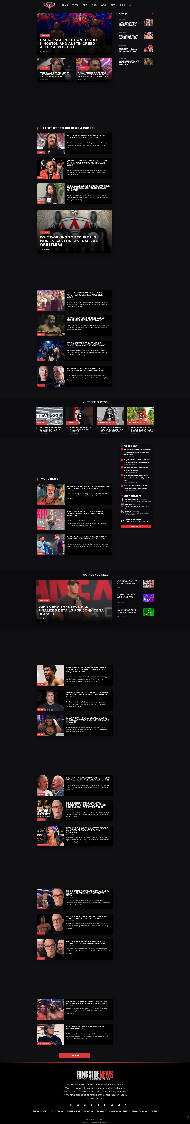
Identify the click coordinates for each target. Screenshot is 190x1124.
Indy (122, 5)
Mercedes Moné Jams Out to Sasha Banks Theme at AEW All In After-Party (126, 596)
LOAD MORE (74, 1055)
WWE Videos (44, 600)
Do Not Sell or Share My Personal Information (95, 1122)
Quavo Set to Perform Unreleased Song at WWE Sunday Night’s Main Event (87, 163)
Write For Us (57, 1111)
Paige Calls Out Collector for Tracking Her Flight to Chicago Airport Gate (54, 75)
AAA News (45, 232)
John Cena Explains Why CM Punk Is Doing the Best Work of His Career (87, 538)
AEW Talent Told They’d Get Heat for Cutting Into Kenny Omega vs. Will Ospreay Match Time (128, 50)
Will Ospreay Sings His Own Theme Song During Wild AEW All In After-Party (127, 610)
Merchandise (73, 1111)
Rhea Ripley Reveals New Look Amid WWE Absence (80, 429)
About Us (88, 1111)
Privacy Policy (139, 1111)
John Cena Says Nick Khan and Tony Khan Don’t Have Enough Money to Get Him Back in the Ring (129, 24)
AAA (103, 5)
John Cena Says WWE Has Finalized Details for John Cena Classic (71, 610)
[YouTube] (91, 1105)
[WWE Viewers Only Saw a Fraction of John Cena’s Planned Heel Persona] (148, 35)
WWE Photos (72, 422)
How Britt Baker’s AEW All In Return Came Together (129, 62)
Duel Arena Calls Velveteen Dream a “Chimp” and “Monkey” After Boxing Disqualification (87, 670)
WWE (75, 5)
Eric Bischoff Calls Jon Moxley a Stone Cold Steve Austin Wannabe (85, 942)
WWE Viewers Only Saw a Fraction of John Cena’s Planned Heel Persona (129, 37)
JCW (113, 5)
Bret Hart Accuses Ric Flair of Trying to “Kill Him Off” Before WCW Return (88, 779)
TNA (94, 5)
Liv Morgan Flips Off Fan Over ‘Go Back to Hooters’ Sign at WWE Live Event (127, 582)
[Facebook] (63, 1105)
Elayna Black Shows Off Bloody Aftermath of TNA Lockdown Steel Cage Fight (112, 429)
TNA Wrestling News (43, 844)
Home (64, 5)
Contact (101, 1111)
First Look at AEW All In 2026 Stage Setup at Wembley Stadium (50, 429)
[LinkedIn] (105, 1105)
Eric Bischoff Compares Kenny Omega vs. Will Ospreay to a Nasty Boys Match (87, 893)
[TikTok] (119, 1105)
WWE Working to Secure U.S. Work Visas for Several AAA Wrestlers (69, 240)
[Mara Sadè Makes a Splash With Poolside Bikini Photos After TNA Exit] (140, 416)
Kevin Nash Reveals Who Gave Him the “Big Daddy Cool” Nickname (88, 487)
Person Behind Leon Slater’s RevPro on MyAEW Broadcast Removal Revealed (87, 830)
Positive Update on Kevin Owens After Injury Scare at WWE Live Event (85, 295)
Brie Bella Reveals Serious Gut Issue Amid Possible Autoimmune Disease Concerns (88, 188)
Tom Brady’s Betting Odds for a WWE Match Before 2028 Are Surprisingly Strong (87, 695)
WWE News (45, 35)
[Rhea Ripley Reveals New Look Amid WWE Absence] (79, 416)
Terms (154, 1111)
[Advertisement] (74, 270)
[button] (130, 5)
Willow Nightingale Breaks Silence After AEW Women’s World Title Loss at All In (87, 720)
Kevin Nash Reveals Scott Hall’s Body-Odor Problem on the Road (85, 369)
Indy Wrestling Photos (137, 422)
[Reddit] (112, 1105)
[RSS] (126, 1105)
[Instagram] (77, 1105)
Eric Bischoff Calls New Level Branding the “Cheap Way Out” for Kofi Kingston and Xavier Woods (137, 452)
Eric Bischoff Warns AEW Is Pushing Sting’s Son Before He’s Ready (86, 917)
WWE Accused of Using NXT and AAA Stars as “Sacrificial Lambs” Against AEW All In (137, 478)
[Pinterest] (84, 1105)
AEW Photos (41, 422)
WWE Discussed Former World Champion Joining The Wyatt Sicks (86, 344)
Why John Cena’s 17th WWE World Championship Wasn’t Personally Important (86, 514)
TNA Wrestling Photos (106, 422)
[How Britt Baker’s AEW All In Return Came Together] (148, 61)
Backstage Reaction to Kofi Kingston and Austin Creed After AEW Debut (68, 43)
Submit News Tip (136, 526)
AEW (85, 5)
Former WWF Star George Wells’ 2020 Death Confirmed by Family (86, 319)
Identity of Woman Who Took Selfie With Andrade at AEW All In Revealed (87, 1002)
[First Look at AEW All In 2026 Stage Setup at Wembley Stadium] (49, 416)
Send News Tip (40, 1111)
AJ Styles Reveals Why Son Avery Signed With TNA (85, 1028)
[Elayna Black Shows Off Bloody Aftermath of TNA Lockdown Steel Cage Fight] (110, 416)
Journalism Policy (119, 1111)
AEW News (41, 152)
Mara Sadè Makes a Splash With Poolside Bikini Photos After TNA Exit (142, 429)
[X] (70, 1105)
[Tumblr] (98, 1105)
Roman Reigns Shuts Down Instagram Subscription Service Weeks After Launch (93, 75)
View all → (148, 446)
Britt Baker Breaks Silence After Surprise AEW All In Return (86, 137)
